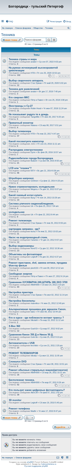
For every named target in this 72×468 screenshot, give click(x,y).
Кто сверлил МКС (19, 97)
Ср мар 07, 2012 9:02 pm (51, 328)
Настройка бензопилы (22, 300)
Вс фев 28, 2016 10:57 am (50, 152)
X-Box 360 (14, 326)
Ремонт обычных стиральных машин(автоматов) (38, 370)
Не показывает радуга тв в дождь (29, 114)
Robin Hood (36, 108)
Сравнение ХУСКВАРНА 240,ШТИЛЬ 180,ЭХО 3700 (38, 282)
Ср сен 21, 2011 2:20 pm (51, 345)
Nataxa (34, 125)
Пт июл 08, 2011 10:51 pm (56, 364)
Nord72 (34, 248)
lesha (33, 231)
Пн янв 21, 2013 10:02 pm (49, 231)
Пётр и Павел (37, 100)
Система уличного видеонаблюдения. (31, 203)
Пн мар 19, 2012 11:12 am (52, 320)
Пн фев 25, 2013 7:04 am (47, 206)
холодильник (17, 212)
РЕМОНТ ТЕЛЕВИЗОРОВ (23, 353)
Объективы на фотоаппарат (25, 254)
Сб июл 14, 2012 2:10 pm (53, 285)
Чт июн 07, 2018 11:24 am (55, 108)
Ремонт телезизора (20, 220)
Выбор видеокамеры (21, 245)
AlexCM (34, 392)
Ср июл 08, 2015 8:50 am (50, 161)
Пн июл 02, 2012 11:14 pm (56, 295)
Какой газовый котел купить (25, 195)
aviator (34, 62)
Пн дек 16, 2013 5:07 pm (51, 189)
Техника (8, 35)
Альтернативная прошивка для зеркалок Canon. (37, 309)
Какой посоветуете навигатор (26, 141)
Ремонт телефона (19, 408)
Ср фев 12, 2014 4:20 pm (51, 181)
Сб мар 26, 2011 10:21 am (54, 372)
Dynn (33, 152)
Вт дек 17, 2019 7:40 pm (50, 91)
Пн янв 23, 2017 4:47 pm (48, 134)
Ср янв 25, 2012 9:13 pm (51, 337)
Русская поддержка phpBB (36, 466)
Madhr (33, 411)
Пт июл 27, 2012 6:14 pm (57, 276)
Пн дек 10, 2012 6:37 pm (51, 257)
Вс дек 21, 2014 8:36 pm (48, 171)
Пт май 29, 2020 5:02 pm (55, 83)
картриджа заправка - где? (24, 229)
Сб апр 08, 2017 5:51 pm (50, 125)
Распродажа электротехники (26, 149)
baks (33, 312)
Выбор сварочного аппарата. (26, 80)
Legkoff (34, 257)
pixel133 (34, 268)
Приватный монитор (21, 122)
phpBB (30, 462)
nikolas (34, 355)
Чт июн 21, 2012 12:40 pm (53, 303)
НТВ (33, 73)
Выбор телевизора (20, 131)
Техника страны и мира (23, 59)
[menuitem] (9, 21)
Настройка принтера (21, 292)
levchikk (34, 345)
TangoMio (35, 117)
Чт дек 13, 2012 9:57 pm (51, 240)
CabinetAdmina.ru (48, 464)
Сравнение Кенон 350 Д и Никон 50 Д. (31, 334)
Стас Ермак (36, 83)
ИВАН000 (35, 285)
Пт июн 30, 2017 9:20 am (53, 117)
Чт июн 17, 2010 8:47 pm (50, 411)
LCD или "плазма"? (20, 168)
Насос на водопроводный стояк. (28, 237)
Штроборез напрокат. (21, 178)
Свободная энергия (20, 273)
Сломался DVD (17, 361)
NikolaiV (34, 320)
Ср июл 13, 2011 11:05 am (51, 355)
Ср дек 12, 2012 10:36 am (51, 248)
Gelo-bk (34, 337)
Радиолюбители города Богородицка (31, 158)
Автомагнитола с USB (22, 343)
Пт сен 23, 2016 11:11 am (48, 144)
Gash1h (34, 328)
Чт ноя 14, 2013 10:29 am (48, 198)
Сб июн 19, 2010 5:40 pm (51, 403)
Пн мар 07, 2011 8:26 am (53, 382)
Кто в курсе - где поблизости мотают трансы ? (36, 317)
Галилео (34, 240)
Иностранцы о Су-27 (21, 106)
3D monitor (15, 400)
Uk (32, 206)
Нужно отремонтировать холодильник (32, 186)
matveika (35, 303)
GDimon (34, 181)
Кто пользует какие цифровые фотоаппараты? (37, 390)
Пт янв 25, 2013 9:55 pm (55, 223)
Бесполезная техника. (22, 380)
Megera (34, 189)
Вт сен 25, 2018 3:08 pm (57, 100)
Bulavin (34, 161)
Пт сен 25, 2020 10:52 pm (48, 73)
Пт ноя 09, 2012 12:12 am (52, 268)
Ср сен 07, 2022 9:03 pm (50, 62)
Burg (33, 198)
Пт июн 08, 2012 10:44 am (49, 312)
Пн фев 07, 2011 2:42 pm (51, 392)
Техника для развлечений (24, 89)
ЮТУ (33, 171)
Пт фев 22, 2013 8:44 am (46, 214)
